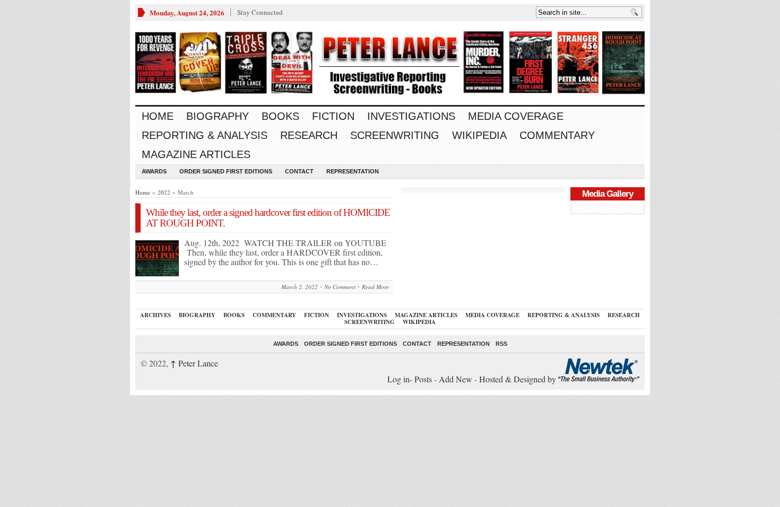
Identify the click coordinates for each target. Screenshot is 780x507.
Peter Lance (194, 363)
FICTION (333, 116)
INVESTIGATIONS (411, 116)
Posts (423, 378)
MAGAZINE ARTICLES (196, 154)
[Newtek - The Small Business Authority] (598, 378)
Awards (154, 171)
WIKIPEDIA (479, 135)
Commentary (557, 135)
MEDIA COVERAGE (516, 116)
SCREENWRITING (394, 135)
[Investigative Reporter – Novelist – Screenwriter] (390, 63)
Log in (398, 378)
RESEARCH (308, 135)
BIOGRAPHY (217, 116)
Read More (375, 287)
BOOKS (280, 116)
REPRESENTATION (352, 171)
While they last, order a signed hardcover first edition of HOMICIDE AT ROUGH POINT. (268, 218)
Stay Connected (260, 12)
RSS (501, 343)
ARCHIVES (155, 315)
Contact (299, 171)
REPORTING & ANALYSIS (204, 135)
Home (158, 116)
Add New (455, 378)
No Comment (340, 287)
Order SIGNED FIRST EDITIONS (225, 171)
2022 (164, 192)
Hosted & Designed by (518, 378)
